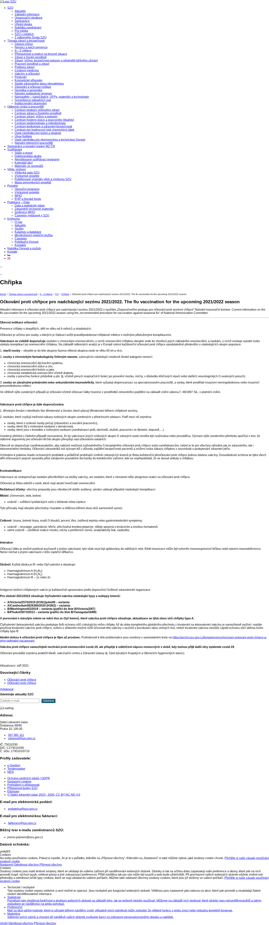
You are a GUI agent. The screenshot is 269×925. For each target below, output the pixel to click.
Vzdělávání (14, 149)
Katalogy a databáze (28, 231)
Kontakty (20, 245)
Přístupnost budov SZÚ (22, 788)
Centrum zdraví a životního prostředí (38, 113)
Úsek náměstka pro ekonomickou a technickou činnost (50, 139)
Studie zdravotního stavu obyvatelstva (39, 83)
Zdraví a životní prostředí (30, 57)
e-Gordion (13, 765)
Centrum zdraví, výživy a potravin (36, 116)
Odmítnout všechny (27, 864)
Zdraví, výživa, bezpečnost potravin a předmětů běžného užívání (56, 60)
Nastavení (7, 864)
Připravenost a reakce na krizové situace (41, 53)
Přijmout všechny (51, 864)
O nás (18, 222)
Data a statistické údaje (30, 205)
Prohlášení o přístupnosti (23, 784)
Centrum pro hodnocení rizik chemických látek (44, 129)
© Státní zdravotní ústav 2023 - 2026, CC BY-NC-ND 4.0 (43, 794)
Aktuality (20, 11)
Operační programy (27, 189)
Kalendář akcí (24, 162)
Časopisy (21, 238)
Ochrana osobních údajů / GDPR (28, 778)
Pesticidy (21, 77)
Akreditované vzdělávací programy (37, 159)
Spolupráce (22, 21)
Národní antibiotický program (33, 93)
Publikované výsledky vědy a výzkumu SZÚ (43, 179)
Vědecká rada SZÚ (27, 172)
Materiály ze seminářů (29, 166)
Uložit (4, 923)
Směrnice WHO (25, 212)
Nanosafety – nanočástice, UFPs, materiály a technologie (52, 96)
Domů (3, 294)
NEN (10, 772)
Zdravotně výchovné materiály (34, 208)
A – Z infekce (23, 50)
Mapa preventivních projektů (33, 182)
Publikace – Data (18, 202)
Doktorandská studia (28, 156)
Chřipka (65, 294)
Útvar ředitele (23, 136)
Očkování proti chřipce (21, 679)
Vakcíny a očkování (27, 73)
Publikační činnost (26, 241)
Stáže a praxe (24, 152)
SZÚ (10, 7)
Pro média (21, 30)
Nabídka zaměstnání (28, 27)
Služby (19, 228)
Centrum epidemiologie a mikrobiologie (40, 123)
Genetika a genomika (28, 90)
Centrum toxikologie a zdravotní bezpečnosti (43, 126)
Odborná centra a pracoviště (25, 106)
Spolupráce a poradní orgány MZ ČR (31, 146)
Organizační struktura (28, 17)
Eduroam (13, 791)
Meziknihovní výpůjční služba (34, 235)
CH (57, 294)
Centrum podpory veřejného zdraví (37, 110)
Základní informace (27, 14)
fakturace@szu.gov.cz (22, 823)
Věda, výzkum (16, 169)
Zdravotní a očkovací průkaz (33, 86)
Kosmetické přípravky (28, 80)
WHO (18, 195)
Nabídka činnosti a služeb (24, 248)
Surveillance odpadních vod (33, 100)
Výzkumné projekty (27, 175)
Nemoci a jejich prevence (31, 47)
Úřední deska (23, 24)
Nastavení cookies (19, 781)
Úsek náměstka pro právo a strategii (38, 133)
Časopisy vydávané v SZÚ (32, 215)
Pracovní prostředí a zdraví (32, 63)
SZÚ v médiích (24, 34)
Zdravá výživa (24, 44)
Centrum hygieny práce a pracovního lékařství (44, 119)
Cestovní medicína (27, 70)
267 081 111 (16, 735)
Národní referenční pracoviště (34, 142)
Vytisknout (6, 689)
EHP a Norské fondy (28, 199)
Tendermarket (16, 768)
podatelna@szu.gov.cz (23, 808)
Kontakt (12, 251)
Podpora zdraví (24, 67)
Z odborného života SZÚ (30, 37)
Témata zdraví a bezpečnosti (26, 40)
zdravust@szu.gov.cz (22, 738)
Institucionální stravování (31, 103)
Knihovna (13, 218)
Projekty (12, 185)
